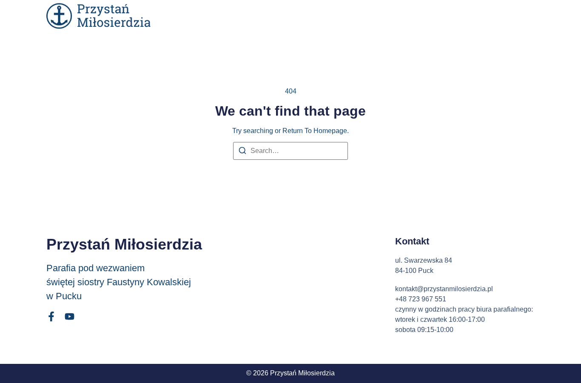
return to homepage (314, 130)
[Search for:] (290, 151)
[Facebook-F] (51, 316)
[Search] (242, 152)
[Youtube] (69, 316)
